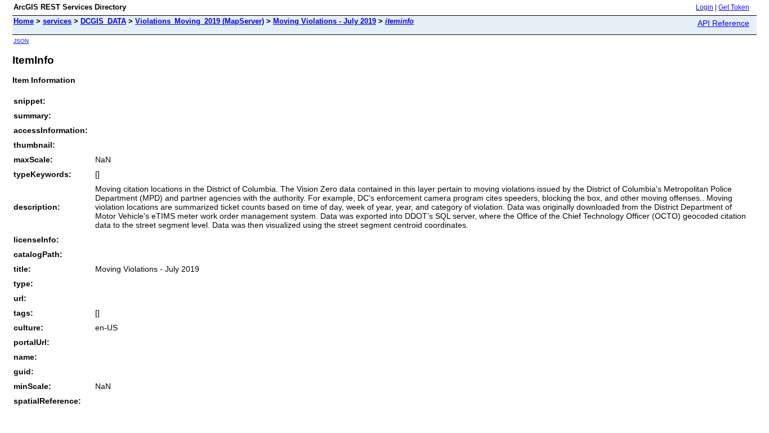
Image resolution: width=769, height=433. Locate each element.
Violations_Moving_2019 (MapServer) (199, 21)
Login (704, 7)
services (57, 21)
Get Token (733, 7)
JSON (21, 41)
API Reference (723, 23)
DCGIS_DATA (103, 21)
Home (24, 21)
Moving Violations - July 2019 (324, 21)
